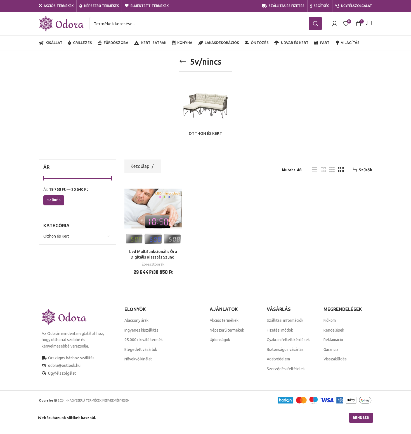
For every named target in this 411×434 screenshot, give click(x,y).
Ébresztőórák (153, 264)
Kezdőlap (140, 166)
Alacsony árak (136, 320)
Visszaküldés (335, 359)
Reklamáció (333, 339)
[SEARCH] (315, 23)
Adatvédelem (278, 359)
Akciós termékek (224, 320)
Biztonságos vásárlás (285, 349)
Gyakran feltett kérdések (288, 339)
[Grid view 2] (323, 169)
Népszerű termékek (227, 330)
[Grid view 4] (341, 169)
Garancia (330, 349)
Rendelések (333, 330)
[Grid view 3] (332, 169)
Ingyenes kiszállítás (141, 330)
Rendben (361, 417)
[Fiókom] (334, 23)
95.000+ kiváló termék (143, 339)
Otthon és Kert (56, 236)
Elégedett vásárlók (140, 349)
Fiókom (329, 320)
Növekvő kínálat (138, 359)
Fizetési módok (280, 330)
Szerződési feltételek (286, 369)
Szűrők (365, 170)
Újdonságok (220, 339)
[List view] (314, 169)
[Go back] (183, 61)
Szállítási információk (285, 320)
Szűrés (53, 200)
